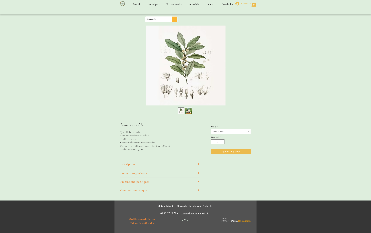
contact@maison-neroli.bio (195, 213)
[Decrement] (213, 142)
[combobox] (231, 131)
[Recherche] (174, 19)
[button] (253, 4)
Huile (214, 127)
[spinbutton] (218, 142)
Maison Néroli (244, 220)
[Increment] (222, 142)
